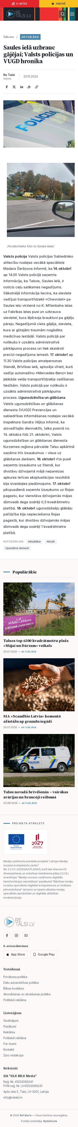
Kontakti (8, 1049)
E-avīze (21, 3)
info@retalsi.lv (12, 1097)
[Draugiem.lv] (29, 87)
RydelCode (50, 1121)
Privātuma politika (15, 977)
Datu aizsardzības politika (21, 982)
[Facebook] (6, 87)
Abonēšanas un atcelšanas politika (27, 994)
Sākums (8, 37)
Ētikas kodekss (13, 988)
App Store (18, 954)
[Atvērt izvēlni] (72, 14)
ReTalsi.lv (26, 1115)
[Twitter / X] (14, 87)
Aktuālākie (30, 37)
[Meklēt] (62, 14)
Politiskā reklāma (14, 1000)
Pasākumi (9, 1026)
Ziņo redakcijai (13, 1055)
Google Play (46, 954)
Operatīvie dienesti (17, 548)
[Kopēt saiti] (36, 87)
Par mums (9, 1043)
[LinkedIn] (21, 87)
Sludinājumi (11, 1020)
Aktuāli (51, 541)
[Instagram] (16, 935)
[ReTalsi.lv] (18, 14)
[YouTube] (26, 935)
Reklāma (9, 1032)
